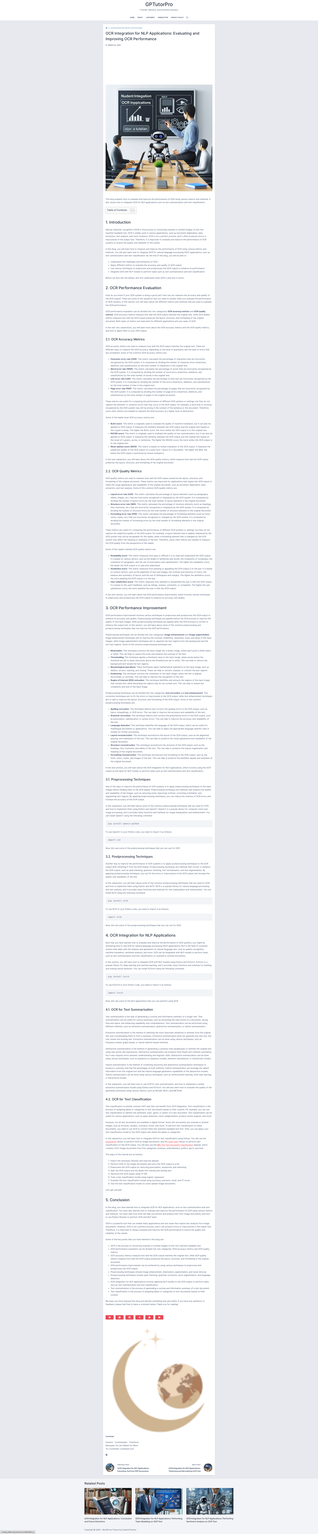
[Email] (159, 1317)
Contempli (150, 17)
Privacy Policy (177, 17)
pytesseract (111, 1141)
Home (132, 17)
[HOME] (106, 28)
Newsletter (163, 17)
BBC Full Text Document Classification (175, 1145)
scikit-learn (173, 1141)
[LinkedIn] (129, 1317)
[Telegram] (139, 1317)
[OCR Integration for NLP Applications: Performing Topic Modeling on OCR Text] (159, 1501)
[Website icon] (106, 1455)
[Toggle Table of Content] (131, 210)
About (140, 17)
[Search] (187, 17)
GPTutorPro (159, 4)
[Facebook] (110, 1317)
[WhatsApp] (149, 1317)
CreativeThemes (129, 1530)
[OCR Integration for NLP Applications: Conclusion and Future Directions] (108, 1501)
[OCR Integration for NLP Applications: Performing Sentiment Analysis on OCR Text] (210, 1501)
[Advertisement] (159, 64)
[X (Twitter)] (120, 1317)
